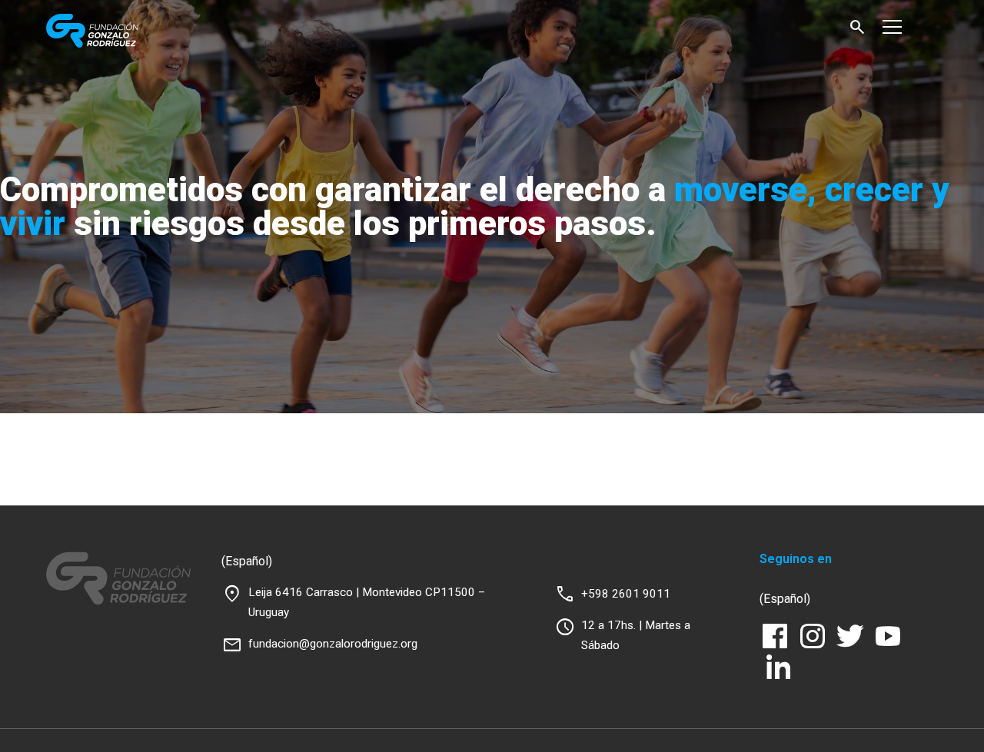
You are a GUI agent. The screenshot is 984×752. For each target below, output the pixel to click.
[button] (857, 27)
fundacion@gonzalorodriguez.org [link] (332, 644)
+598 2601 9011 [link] (625, 594)
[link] (125, 31)
